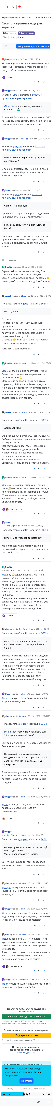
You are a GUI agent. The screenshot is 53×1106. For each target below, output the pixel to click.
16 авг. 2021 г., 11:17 (31, 190)
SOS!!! (44, 303)
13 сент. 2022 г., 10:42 (38, 797)
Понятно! (26, 1080)
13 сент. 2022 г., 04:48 (41, 296)
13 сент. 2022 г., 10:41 (38, 716)
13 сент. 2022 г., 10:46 (38, 883)
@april (16, 94)
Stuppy (8, 91)
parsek (8, 296)
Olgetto (8, 267)
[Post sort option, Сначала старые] (5, 46)
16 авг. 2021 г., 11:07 (40, 139)
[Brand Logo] (14, 6)
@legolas (9, 106)
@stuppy (6, 574)
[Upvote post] (34, 82)
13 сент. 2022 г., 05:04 (41, 363)
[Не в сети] (3, 295)
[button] (4, 1102)
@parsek (6, 370)
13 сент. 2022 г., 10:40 (38, 694)
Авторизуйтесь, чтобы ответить (33, 46)
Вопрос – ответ (27, 33)
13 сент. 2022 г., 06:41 (41, 477)
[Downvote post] (43, 82)
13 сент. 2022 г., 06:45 (31, 526)
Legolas (8, 59)
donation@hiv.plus (26, 1052)
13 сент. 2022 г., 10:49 (38, 934)
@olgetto (23, 303)
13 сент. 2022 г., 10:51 (38, 979)
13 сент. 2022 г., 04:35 (32, 267)
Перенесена (10, 33)
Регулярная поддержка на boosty (26, 1016)
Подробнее (11, 1075)
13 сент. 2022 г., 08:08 (39, 629)
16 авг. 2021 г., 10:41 (31, 59)
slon (7, 629)
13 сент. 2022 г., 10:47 (38, 909)
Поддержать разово (26, 1035)
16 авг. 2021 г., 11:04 (31, 91)
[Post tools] (49, 82)
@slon (5, 698)
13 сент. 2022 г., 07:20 (30, 570)
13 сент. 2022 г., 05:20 (41, 412)
